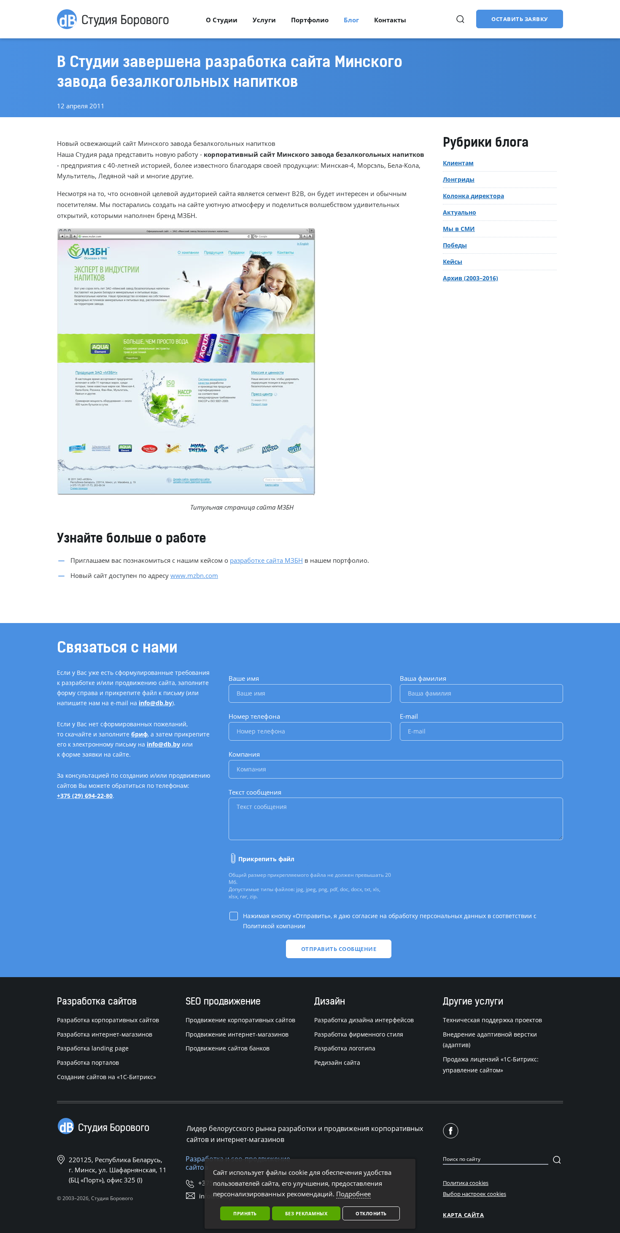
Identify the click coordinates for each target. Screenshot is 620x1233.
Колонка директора (473, 196)
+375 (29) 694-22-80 (85, 796)
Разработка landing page (93, 1048)
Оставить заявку (519, 19)
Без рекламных (306, 1213)
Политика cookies (465, 1183)
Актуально (459, 212)
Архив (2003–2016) (470, 278)
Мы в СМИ (459, 229)
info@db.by (155, 703)
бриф (139, 734)
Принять (245, 1213)
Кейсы (452, 262)
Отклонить (371, 1213)
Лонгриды (458, 179)
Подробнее (353, 1194)
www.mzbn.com (194, 575)
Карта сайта (463, 1215)
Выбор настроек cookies (474, 1194)
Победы (455, 245)
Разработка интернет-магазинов (104, 1034)
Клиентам (458, 163)
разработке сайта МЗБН (266, 560)
